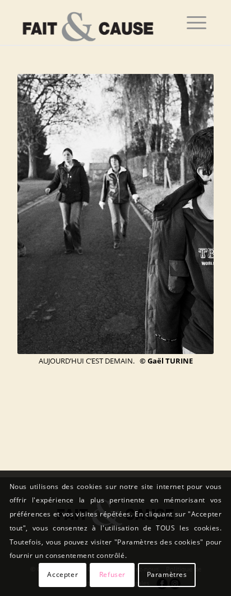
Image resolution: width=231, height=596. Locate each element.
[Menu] (196, 22)
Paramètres (167, 574)
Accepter (62, 574)
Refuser (112, 574)
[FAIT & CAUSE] (95, 22)
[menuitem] (196, 22)
